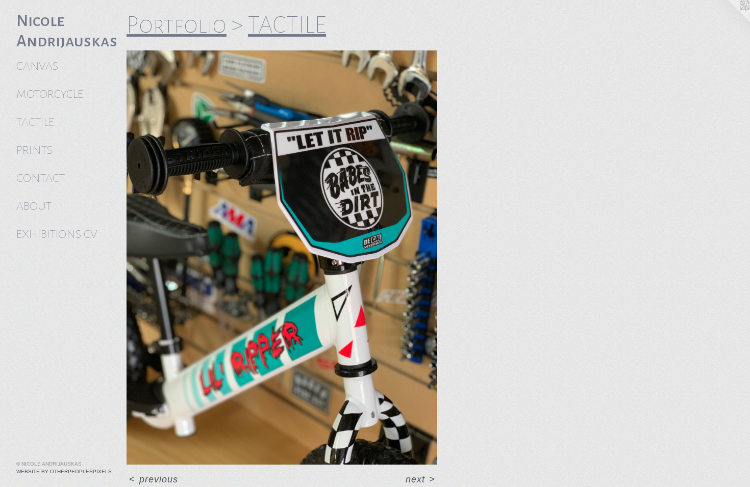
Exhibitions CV (56, 234)
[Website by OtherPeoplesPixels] (729, 20)
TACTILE (35, 122)
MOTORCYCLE (49, 94)
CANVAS (37, 66)
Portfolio (177, 25)
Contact (40, 178)
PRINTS (34, 150)
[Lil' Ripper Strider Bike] (282, 257)
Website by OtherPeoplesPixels (64, 471)
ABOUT (34, 206)
